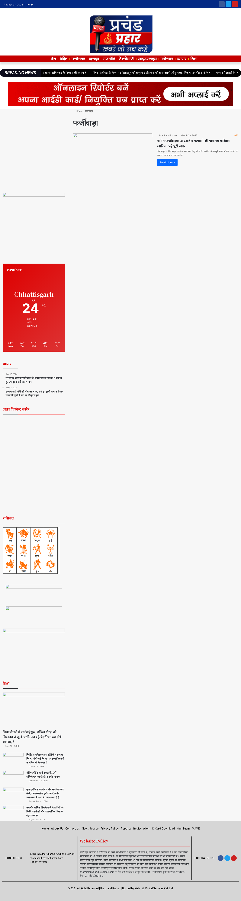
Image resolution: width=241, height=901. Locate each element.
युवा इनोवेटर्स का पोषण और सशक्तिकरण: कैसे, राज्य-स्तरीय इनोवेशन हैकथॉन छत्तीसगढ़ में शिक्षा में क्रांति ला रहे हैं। (45, 793)
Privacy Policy (110, 829)
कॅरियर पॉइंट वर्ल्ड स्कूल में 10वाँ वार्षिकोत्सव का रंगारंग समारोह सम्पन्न (43, 774)
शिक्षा (193, 58)
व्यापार (181, 58)
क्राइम (94, 58)
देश (53, 58)
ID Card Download (163, 829)
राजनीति (109, 58)
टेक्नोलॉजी (126, 58)
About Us (57, 829)
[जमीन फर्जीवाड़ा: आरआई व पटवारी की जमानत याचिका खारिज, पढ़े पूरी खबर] (112, 155)
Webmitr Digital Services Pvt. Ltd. (154, 888)
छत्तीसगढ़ (78, 58)
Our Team (183, 829)
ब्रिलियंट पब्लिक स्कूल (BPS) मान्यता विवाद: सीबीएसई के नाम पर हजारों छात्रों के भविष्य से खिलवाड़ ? (45, 758)
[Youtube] (235, 4)
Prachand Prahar (168, 135)
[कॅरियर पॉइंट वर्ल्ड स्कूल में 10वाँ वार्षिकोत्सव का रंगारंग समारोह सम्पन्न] (13, 778)
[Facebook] (222, 4)
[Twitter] (228, 4)
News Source (90, 829)
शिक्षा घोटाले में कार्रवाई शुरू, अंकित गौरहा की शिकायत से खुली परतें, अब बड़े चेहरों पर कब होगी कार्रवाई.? (32, 736)
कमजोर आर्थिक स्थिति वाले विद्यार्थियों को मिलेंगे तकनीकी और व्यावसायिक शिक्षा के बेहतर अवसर (44, 811)
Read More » (167, 162)
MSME (196, 829)
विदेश (64, 58)
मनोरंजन (167, 58)
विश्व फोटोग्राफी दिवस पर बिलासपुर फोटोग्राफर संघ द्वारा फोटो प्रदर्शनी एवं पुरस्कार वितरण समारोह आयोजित (132, 73)
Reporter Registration (135, 829)
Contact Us (72, 829)
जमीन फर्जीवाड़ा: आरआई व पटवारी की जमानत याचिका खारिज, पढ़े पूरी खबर (193, 143)
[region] (34, 146)
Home (79, 111)
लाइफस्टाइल (147, 58)
